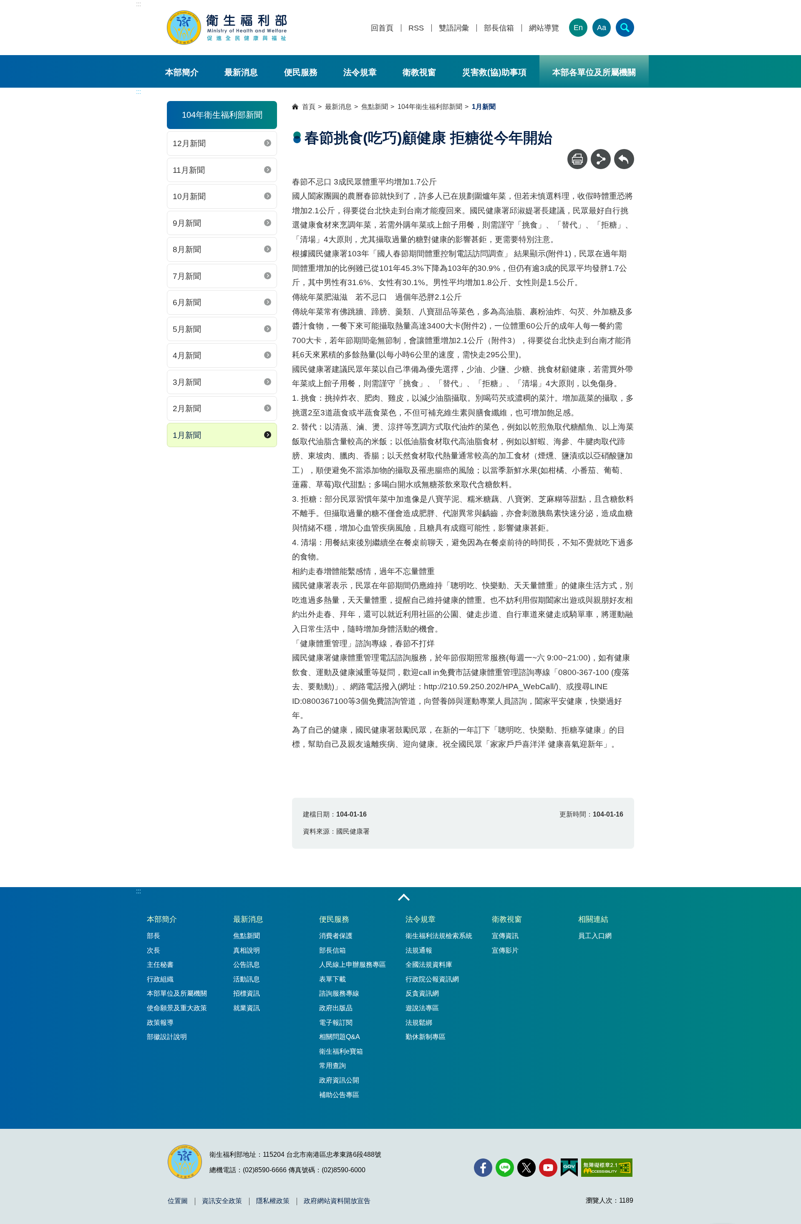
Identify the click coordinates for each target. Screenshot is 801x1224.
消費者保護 (336, 935)
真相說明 (246, 950)
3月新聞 (187, 382)
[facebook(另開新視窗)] (483, 1167)
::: (138, 4)
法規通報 (419, 950)
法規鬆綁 (419, 1022)
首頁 (308, 106)
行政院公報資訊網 (432, 979)
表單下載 (332, 979)
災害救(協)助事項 (494, 72)
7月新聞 (187, 276)
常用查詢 (332, 1065)
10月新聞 (189, 196)
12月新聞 (189, 143)
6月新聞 (187, 302)
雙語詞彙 (454, 28)
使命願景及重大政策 (177, 1008)
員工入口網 (595, 935)
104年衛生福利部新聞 (430, 106)
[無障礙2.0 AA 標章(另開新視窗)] (606, 1167)
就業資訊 (246, 1008)
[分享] (601, 159)
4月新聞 (187, 355)
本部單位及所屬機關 (177, 993)
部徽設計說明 (167, 1036)
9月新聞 (187, 223)
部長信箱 (499, 28)
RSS (416, 28)
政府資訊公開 (339, 1080)
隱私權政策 (273, 1201)
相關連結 (593, 919)
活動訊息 (246, 979)
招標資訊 (246, 993)
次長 (153, 950)
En (578, 27)
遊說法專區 (422, 1008)
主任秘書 (160, 964)
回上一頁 (624, 153)
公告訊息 (246, 964)
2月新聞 (187, 408)
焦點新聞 (374, 106)
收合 (403, 898)
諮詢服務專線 (339, 993)
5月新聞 (187, 329)
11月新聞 (189, 170)
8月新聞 (187, 249)
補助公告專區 (339, 1094)
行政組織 (160, 979)
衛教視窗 (419, 72)
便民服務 (300, 72)
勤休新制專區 (426, 1036)
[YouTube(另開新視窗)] (548, 1167)
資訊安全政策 (222, 1201)
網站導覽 (544, 28)
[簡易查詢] (625, 27)
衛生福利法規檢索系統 (439, 935)
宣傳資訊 (505, 935)
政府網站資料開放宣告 (337, 1201)
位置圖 (178, 1201)
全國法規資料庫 (429, 964)
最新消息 (241, 72)
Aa (601, 27)
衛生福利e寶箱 (341, 1051)
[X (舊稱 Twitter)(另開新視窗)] (526, 1167)
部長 (153, 935)
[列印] (577, 159)
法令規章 (360, 72)
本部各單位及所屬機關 (594, 72)
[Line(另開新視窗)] (505, 1167)
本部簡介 (182, 72)
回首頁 (382, 28)
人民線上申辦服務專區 (352, 964)
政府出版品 (336, 1008)
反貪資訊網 (422, 993)
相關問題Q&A (339, 1036)
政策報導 (160, 1022)
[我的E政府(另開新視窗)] (569, 1167)
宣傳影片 (505, 950)
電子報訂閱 (336, 1022)
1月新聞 (187, 435)
